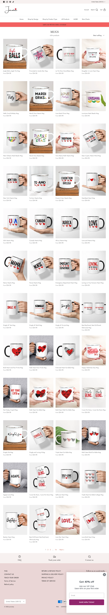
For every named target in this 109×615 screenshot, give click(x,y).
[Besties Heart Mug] (15, 520)
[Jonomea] (11, 10)
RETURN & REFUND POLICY (51, 571)
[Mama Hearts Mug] (15, 266)
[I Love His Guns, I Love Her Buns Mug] (94, 393)
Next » (62, 550)
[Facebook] (4, 2)
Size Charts (86, 19)
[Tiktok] (13, 2)
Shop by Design (33, 19)
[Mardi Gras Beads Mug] (41, 139)
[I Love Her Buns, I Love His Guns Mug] (41, 478)
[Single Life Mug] (15, 435)
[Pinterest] (10, 2)
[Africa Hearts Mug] (68, 223)
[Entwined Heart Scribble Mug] (68, 350)
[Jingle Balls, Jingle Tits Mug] (15, 54)
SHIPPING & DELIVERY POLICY (52, 574)
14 (56, 550)
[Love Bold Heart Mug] (94, 520)
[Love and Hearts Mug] (94, 223)
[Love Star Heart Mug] (68, 520)
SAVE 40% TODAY (86, 602)
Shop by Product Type (50, 19)
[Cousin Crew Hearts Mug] (68, 181)
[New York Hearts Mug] (15, 181)
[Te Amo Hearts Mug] (41, 181)
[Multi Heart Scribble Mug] (41, 393)
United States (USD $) (97, 2)
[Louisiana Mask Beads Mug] (94, 96)
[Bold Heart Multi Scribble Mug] (68, 393)
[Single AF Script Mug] (68, 308)
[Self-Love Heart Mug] (68, 478)
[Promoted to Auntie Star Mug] (41, 54)
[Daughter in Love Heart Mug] (94, 54)
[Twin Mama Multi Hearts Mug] (68, 139)
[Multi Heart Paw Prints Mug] (41, 350)
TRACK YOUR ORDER (11, 578)
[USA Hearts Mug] (15, 223)
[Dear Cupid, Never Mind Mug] (94, 139)
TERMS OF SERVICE (48, 581)
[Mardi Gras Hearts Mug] (41, 96)
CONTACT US (9, 574)
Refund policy (9, 584)
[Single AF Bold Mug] (41, 308)
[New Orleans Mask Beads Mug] (15, 139)
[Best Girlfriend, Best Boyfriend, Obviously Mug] (41, 520)
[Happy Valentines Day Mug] (94, 350)
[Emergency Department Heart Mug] (68, 266)
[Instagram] (7, 2)
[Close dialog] (104, 574)
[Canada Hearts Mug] (41, 223)
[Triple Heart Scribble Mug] (68, 435)
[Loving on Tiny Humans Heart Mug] (94, 266)
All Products (65, 19)
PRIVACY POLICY (47, 578)
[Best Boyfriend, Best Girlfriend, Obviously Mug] (94, 308)
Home (22, 19)
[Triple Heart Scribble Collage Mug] (94, 478)
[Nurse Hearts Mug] (41, 266)
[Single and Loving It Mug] (41, 435)
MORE (76, 19)
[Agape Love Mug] (15, 478)
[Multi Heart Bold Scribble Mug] (94, 435)
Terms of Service (10, 581)
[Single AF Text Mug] (15, 308)
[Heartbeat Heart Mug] (94, 181)
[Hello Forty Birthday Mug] (15, 96)
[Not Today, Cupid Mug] (15, 393)
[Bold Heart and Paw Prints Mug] (15, 350)
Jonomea (11, 607)
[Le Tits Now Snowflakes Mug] (68, 54)
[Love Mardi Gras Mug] (68, 96)
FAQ (5, 571)
